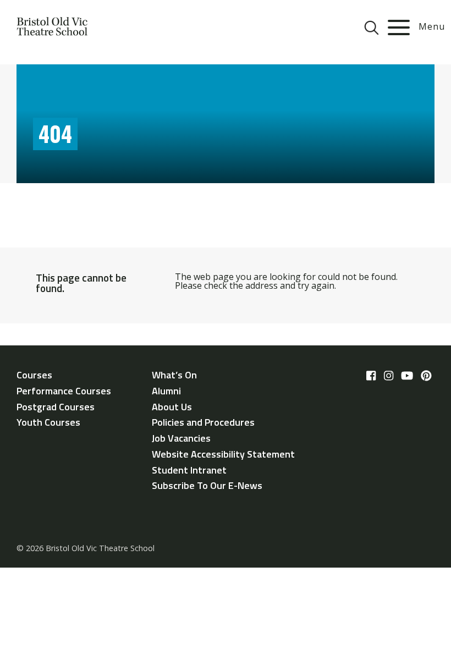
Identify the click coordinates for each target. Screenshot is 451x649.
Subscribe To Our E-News (207, 485)
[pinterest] (426, 375)
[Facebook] (371, 375)
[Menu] (399, 27)
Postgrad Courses (55, 406)
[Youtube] (407, 375)
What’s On (174, 374)
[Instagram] (388, 375)
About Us (172, 406)
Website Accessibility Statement (223, 454)
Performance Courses (63, 390)
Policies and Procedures (203, 422)
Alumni (166, 390)
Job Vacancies (181, 438)
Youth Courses (48, 422)
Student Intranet (189, 470)
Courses (34, 374)
